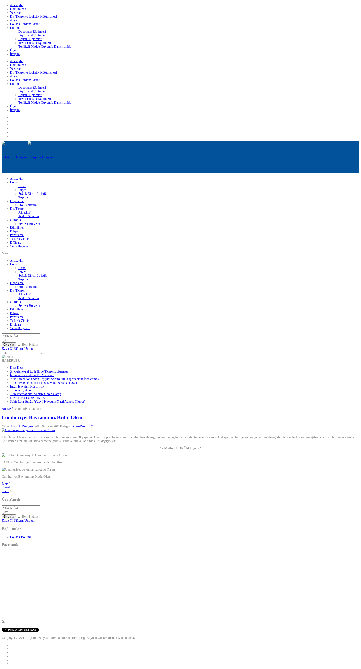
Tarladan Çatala (20, 390)
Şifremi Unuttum (25, 348)
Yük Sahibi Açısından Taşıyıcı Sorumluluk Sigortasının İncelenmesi (54, 379)
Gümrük (15, 220)
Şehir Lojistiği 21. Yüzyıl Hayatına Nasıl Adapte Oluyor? (48, 401)
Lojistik (15, 182)
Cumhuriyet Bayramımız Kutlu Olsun (43, 417)
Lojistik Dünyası (22, 426)
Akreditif (24, 212)
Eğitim (14, 27)
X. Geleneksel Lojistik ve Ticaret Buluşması (39, 371)
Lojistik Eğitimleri (30, 39)
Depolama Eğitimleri (32, 31)
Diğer (22, 190)
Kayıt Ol (7, 348)
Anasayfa (16, 5)
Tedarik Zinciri (20, 238)
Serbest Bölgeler (29, 223)
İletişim (15, 54)
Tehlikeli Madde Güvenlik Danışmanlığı (44, 46)
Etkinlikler (17, 227)
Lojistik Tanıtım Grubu (25, 24)
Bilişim (14, 231)
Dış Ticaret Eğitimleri (32, 35)
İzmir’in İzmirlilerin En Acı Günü (32, 375)
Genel (22, 186)
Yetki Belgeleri (20, 246)
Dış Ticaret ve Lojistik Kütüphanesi (33, 16)
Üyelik (14, 50)
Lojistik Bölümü (21, 537)
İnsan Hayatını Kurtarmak (27, 386)
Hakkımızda (18, 9)
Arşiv (13, 20)
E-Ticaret (16, 242)
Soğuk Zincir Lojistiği (32, 193)
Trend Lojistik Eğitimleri (34, 43)
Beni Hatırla (30, 344)
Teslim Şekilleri (28, 216)
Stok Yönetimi (27, 205)
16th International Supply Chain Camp (35, 394)
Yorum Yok (88, 426)
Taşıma (23, 197)
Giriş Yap (8, 344)
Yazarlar (15, 12)
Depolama (17, 201)
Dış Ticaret (17, 208)
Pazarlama (17, 235)
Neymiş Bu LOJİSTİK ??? (28, 397)
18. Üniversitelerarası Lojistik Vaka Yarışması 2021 (43, 382)
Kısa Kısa (16, 367)
